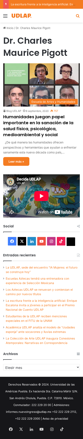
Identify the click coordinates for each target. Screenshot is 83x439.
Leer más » (16, 161)
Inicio (9, 28)
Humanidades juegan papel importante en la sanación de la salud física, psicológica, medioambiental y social (38, 126)
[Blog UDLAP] (21, 16)
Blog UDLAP (13, 111)
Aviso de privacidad (55, 418)
